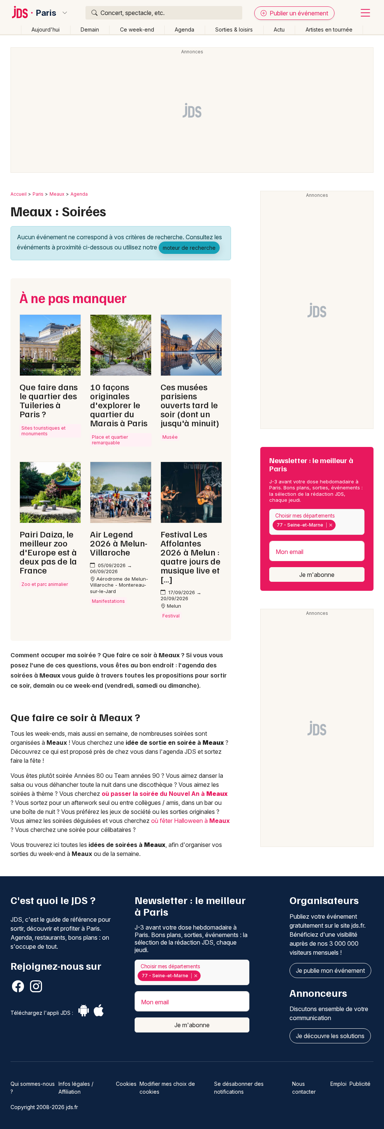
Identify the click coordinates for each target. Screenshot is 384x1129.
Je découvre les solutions (330, 1036)
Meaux (57, 194)
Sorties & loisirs (234, 29)
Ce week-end (137, 29)
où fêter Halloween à (190, 820)
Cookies (126, 1084)
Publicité (360, 1084)
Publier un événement (298, 13)
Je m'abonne (316, 574)
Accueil (18, 194)
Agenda (184, 29)
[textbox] (338, 525)
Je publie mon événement (330, 970)
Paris (46, 13)
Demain (90, 29)
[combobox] (316, 522)
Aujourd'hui (46, 29)
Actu (279, 29)
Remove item (330, 525)
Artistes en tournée (329, 29)
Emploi (338, 1084)
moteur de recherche (189, 248)
